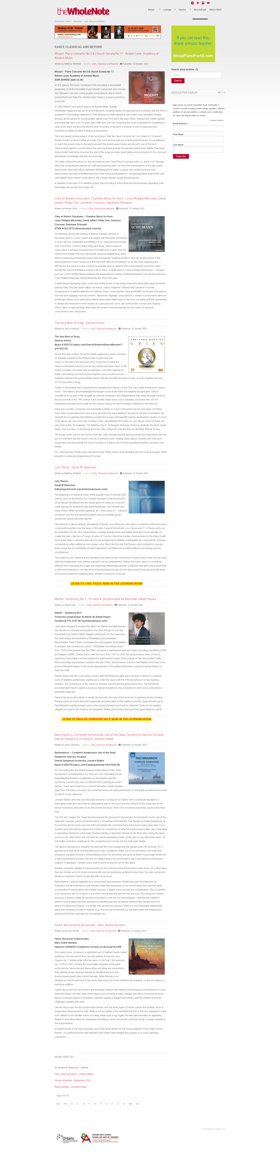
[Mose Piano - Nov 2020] (193, 43)
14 (72, 1104)
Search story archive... (183, 69)
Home (68, 21)
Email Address (181, 123)
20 (106, 1104)
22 (118, 1104)
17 (89, 1104)
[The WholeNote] (83, 11)
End (137, 1104)
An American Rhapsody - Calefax (71, 1067)
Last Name (178, 145)
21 (112, 1104)
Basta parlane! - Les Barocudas (71, 1086)
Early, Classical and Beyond (105, 64)
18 (95, 1104)
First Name (178, 134)
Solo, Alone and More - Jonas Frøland (74, 1074)
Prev (65, 1104)
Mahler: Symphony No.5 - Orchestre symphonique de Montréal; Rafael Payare (105, 599)
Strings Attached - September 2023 (73, 1080)
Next (130, 1104)
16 (83, 1104)
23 (124, 1104)
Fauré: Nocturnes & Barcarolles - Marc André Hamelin (90, 925)
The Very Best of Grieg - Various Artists (79, 323)
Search (177, 80)
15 (78, 1104)
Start (58, 1104)
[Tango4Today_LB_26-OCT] (108, 32)
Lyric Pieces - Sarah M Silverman (76, 467)
